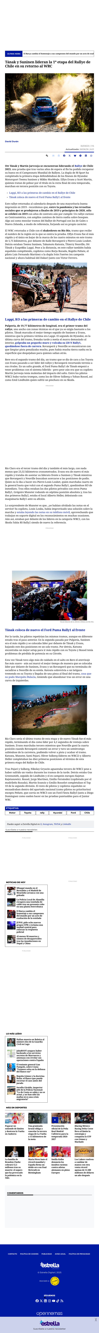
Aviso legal (60, 1254)
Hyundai (57, 813)
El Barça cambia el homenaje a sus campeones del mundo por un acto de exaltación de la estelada (30, 915)
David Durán (12, 141)
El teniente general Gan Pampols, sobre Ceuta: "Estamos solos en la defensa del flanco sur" (30, 1068)
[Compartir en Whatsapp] (91, 155)
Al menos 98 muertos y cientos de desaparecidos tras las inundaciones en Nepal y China (29, 940)
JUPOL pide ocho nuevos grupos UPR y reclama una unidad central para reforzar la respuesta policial (29, 927)
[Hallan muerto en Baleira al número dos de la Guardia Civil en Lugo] (11, 1042)
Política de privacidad (79, 1254)
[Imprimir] (58, 155)
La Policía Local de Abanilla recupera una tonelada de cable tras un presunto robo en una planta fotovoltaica (30, 903)
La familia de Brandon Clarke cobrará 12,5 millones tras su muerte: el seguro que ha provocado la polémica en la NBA (14, 1168)
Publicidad (47, 1254)
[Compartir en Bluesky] (75, 155)
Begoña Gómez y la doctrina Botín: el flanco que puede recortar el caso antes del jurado (30, 1080)
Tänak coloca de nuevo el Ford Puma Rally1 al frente (39, 197)
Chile (87, 813)
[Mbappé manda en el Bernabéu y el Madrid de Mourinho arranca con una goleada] (11, 891)
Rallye (79, 166)
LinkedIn (67, 824)
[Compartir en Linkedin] (86, 155)
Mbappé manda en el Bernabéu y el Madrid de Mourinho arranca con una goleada (30, 891)
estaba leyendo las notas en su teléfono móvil (43, 512)
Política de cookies (29, 1254)
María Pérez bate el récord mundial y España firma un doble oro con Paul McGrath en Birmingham (37, 1166)
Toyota (27, 813)
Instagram (48, 824)
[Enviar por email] (53, 155)
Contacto (12, 1254)
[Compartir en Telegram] (80, 155)
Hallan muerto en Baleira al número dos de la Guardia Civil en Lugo (30, 1042)
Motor (12, 813)
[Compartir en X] (69, 155)
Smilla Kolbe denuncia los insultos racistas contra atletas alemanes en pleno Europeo (60, 1166)
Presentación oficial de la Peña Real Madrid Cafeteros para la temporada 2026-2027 (59, 1132)
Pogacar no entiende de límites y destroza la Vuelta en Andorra (14, 1129)
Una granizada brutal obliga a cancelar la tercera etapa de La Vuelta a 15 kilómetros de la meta (37, 1132)
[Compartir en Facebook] (64, 155)
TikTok (57, 824)
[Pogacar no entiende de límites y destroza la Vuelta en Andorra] (14, 1118)
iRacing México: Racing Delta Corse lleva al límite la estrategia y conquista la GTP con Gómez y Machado (84, 1133)
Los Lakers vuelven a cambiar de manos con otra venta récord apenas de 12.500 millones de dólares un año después (84, 1167)
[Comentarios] (47, 155)
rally (42, 813)
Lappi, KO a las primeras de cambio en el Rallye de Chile (42, 192)
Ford (73, 813)
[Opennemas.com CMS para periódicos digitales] (49, 1316)
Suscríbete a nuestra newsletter (21, 830)
